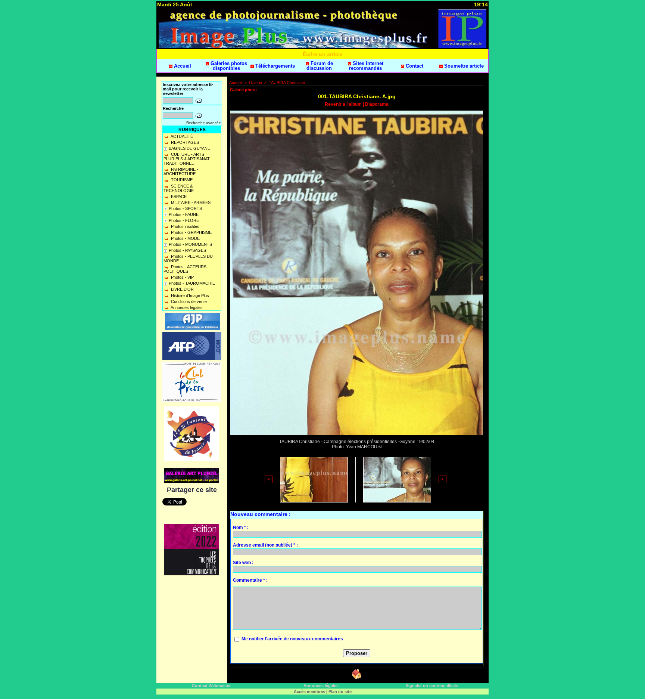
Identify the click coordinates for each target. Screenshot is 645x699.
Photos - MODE (185, 238)
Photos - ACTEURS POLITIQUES (184, 269)
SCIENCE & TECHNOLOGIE (178, 188)
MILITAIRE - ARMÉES (190, 202)
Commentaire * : (250, 580)
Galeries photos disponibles (228, 66)
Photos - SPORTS (185, 208)
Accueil (181, 66)
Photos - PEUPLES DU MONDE (188, 258)
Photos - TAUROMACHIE (192, 283)
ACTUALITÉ (181, 136)
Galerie (255, 82)
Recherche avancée (203, 123)
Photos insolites (184, 226)
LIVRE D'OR (182, 289)
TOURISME (181, 179)
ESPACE (178, 196)
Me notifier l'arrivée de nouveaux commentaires (292, 638)
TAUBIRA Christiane (287, 82)
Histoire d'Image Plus (189, 295)
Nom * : (241, 527)
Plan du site (340, 691)
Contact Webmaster (211, 685)
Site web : (243, 562)
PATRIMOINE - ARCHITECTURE (180, 171)
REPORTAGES (184, 142)
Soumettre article (463, 66)
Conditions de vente (188, 301)
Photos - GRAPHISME (191, 232)
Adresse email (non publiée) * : (265, 545)
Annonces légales (186, 307)
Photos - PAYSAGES (187, 250)
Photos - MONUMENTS (190, 244)
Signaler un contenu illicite (432, 685)
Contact (413, 66)
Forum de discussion (319, 66)
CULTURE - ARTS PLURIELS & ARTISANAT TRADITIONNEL (186, 159)
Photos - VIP (182, 277)
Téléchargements (274, 66)
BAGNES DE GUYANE (189, 148)
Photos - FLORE (184, 220)
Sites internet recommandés (366, 66)
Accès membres (309, 691)
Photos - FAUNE (184, 214)
